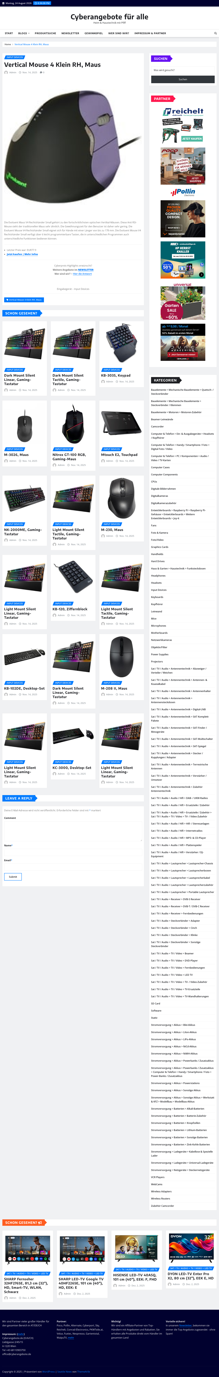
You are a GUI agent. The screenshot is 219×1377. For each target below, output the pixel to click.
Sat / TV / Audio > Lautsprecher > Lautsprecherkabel (180, 877)
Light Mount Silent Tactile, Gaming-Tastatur (68, 534)
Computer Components (164, 474)
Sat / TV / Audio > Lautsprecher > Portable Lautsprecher (182, 892)
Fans (153, 525)
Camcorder (157, 426)
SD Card (155, 1003)
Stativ (154, 1017)
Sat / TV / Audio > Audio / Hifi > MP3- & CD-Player (178, 838)
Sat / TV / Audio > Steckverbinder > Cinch (174, 928)
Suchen (160, 58)
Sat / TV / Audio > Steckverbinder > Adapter (175, 920)
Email (8, 860)
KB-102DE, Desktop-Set (24, 688)
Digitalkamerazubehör (163, 503)
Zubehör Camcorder (162, 1205)
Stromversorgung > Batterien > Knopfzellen (175, 1123)
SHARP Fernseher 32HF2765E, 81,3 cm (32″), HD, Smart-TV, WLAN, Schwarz (26, 1285)
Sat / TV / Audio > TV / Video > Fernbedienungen (178, 967)
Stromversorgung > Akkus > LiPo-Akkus (173, 1039)
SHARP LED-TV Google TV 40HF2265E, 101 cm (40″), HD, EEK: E (81, 1283)
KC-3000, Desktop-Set (72, 768)
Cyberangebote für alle (110, 16)
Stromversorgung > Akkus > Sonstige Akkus (176, 1090)
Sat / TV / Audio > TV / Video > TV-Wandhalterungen (180, 996)
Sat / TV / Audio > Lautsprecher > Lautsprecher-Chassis (182, 863)
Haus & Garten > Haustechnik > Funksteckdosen (178, 568)
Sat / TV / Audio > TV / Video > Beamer (172, 953)
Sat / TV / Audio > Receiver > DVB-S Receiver (175, 899)
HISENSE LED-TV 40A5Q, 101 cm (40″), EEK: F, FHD (135, 1277)
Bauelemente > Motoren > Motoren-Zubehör (176, 412)
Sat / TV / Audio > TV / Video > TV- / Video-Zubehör (179, 982)
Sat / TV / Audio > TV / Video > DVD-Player (174, 960)
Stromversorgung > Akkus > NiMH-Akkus (174, 1053)
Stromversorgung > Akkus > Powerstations (175, 1083)
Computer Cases (160, 467)
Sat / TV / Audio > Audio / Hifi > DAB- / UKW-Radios (179, 798)
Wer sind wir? (118, 33)
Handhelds (157, 554)
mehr (21, 1334)
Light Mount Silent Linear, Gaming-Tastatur (20, 613)
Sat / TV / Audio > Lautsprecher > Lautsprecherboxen (181, 870)
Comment (10, 818)
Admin (12, 72)
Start (9, 33)
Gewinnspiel (94, 33)
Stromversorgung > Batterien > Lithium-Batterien (179, 1130)
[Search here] (215, 33)
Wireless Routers (160, 1198)
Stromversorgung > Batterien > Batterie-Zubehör (178, 1115)
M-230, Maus (112, 530)
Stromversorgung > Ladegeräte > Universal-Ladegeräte (182, 1162)
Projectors (157, 661)
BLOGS (23, 33)
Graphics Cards (159, 547)
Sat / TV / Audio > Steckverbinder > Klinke (174, 935)
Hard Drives (158, 561)
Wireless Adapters (161, 1191)
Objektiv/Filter (159, 647)
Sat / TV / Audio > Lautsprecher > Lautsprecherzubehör (182, 885)
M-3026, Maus (16, 455)
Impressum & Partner (150, 33)
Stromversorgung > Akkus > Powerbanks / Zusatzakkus (182, 1060)
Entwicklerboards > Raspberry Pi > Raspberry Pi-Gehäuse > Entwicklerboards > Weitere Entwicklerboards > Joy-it (178, 514)
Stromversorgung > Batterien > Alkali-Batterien (177, 1108)
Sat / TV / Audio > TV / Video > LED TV (172, 974)
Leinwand (156, 611)
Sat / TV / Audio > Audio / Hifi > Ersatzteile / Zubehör (180, 805)
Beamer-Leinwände (162, 419)
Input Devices (159, 590)
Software (156, 1010)
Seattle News (64, 1371)
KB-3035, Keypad (116, 375)
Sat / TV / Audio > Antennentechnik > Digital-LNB (178, 709)
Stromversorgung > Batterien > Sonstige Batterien (179, 1137)
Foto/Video (157, 540)
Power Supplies (159, 654)
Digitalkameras (159, 496)
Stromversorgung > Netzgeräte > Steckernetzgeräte (180, 1170)
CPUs (154, 481)
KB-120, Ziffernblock (70, 609)
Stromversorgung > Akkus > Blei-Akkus (173, 1025)
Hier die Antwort (82, 273)
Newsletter (70, 33)
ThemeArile (83, 1371)
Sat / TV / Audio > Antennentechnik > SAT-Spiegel (178, 746)
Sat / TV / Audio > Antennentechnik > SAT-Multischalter (182, 739)
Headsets (156, 582)
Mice (153, 618)
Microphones (158, 625)
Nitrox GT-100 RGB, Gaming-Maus (69, 457)
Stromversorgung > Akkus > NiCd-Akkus (174, 1046)
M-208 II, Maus (114, 688)
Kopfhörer (157, 604)
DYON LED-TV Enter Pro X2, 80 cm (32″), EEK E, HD (191, 1276)
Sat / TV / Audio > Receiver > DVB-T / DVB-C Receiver (180, 906)
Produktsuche (45, 33)
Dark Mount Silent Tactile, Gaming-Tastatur (68, 379)
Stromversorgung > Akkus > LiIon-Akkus (174, 1032)
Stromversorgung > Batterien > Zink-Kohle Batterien (180, 1144)
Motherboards (159, 632)
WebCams (156, 1184)
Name (8, 845)
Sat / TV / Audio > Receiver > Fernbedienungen (177, 913)
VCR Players (157, 1177)
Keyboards (157, 597)
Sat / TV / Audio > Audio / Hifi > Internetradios (176, 830)
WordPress (48, 1371)
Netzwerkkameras (161, 640)
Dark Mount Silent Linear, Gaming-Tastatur (19, 379)
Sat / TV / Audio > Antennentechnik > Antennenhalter (181, 691)
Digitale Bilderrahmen (163, 488)
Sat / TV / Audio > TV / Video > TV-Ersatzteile (175, 989)
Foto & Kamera (159, 532)
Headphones (158, 575)
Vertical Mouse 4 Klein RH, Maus (32, 44)
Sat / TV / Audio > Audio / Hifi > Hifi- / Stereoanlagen (180, 823)
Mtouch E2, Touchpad (119, 455)
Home (8, 44)
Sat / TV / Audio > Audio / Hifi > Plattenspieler (176, 845)
